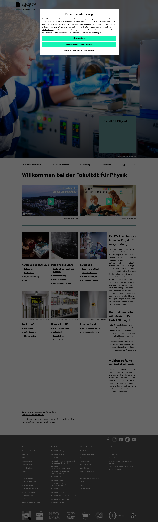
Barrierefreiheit (89, 51)
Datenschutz (77, 51)
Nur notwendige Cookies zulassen (79, 44)
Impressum (68, 51)
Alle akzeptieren (79, 38)
